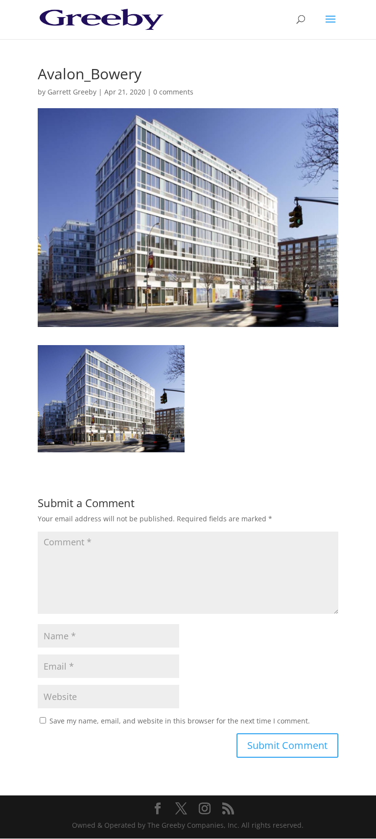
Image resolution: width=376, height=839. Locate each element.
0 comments (173, 91)
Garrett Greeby (71, 91)
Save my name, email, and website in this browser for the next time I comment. (179, 720)
